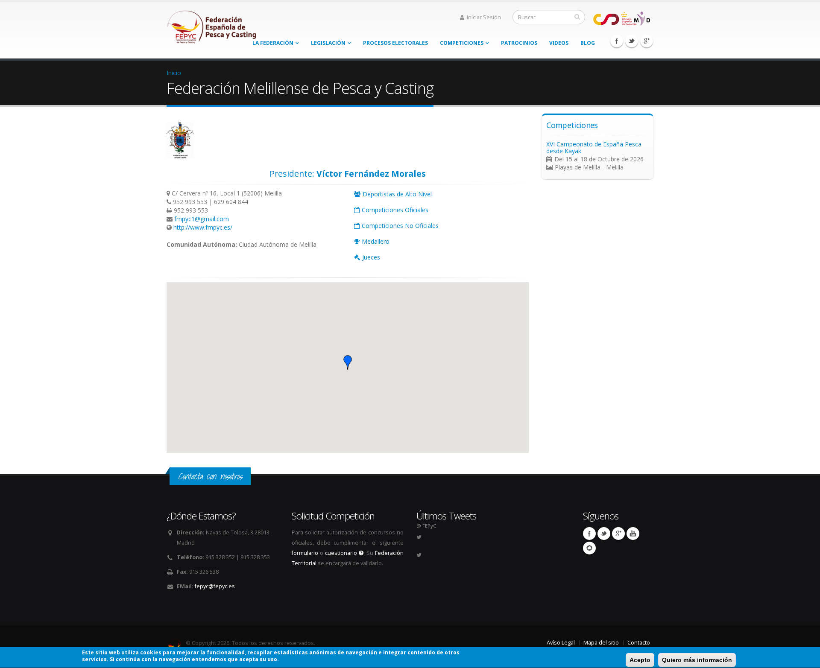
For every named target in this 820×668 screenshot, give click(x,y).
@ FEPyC (426, 525)
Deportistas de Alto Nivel (397, 194)
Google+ (646, 41)
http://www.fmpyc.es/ (202, 227)
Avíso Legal (561, 642)
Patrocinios (519, 43)
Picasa (589, 548)
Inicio (174, 73)
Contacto (638, 642)
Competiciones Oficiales (395, 210)
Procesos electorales (395, 43)
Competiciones (461, 43)
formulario (305, 553)
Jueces (371, 257)
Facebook (616, 41)
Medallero (376, 241)
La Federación (272, 43)
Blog (587, 43)
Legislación (328, 43)
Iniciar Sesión (484, 17)
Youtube (633, 533)
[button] (347, 362)
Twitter (631, 41)
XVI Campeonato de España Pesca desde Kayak (593, 147)
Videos (558, 43)
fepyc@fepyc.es (215, 586)
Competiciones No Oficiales (400, 226)
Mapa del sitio (601, 642)
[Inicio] (212, 25)
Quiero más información (697, 659)
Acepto (640, 659)
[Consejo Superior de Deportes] (621, 18)
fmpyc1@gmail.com (201, 219)
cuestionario (342, 553)
